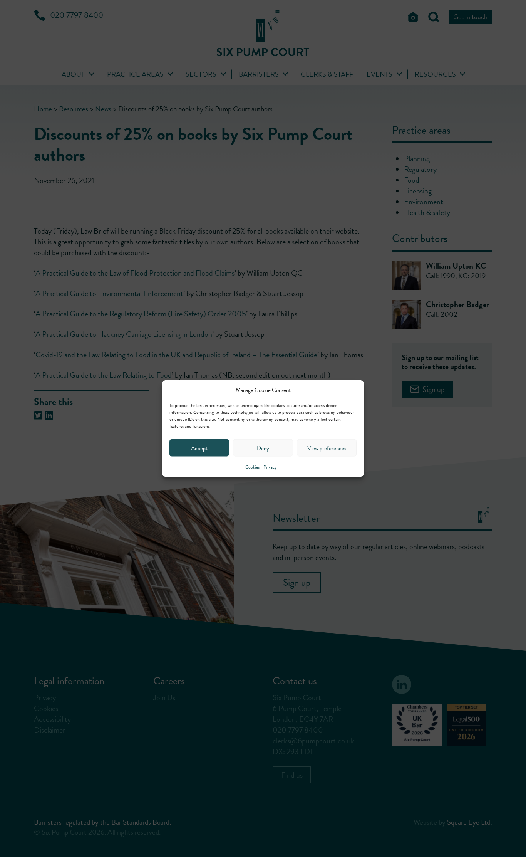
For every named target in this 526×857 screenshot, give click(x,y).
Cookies (252, 467)
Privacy (270, 467)
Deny (263, 448)
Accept (199, 448)
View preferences (326, 448)
